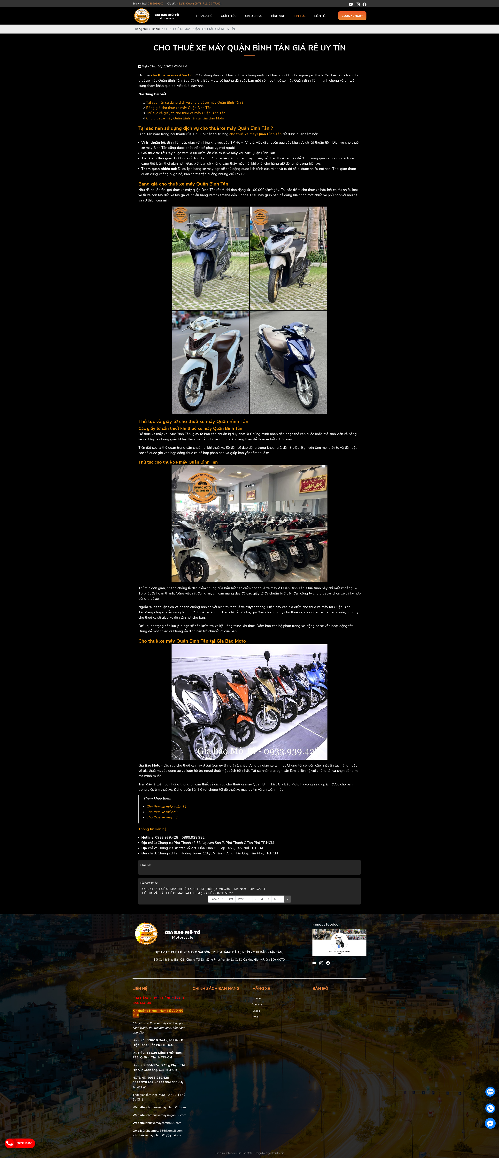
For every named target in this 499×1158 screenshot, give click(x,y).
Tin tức (300, 16)
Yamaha (257, 1004)
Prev (240, 899)
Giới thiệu (229, 16)
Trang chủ (203, 16)
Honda (256, 998)
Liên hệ (320, 16)
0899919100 (24, 1143)
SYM (255, 1017)
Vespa (256, 1011)
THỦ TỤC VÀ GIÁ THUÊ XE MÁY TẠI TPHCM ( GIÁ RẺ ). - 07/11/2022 (186, 893)
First (230, 899)
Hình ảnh (278, 16)
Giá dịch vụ (253, 16)
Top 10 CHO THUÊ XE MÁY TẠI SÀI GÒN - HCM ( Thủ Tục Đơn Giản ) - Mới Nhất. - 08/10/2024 (202, 889)
